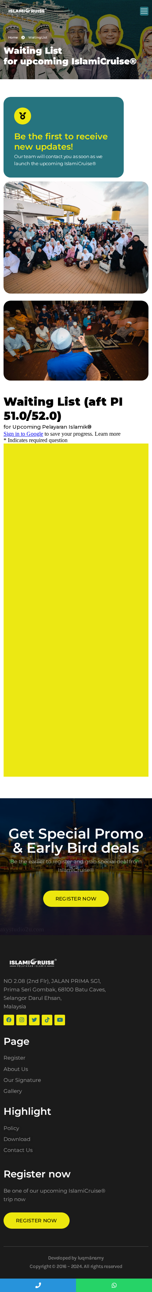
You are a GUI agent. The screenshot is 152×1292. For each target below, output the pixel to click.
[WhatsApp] (114, 1285)
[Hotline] (38, 1285)
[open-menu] (144, 11)
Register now (76, 899)
